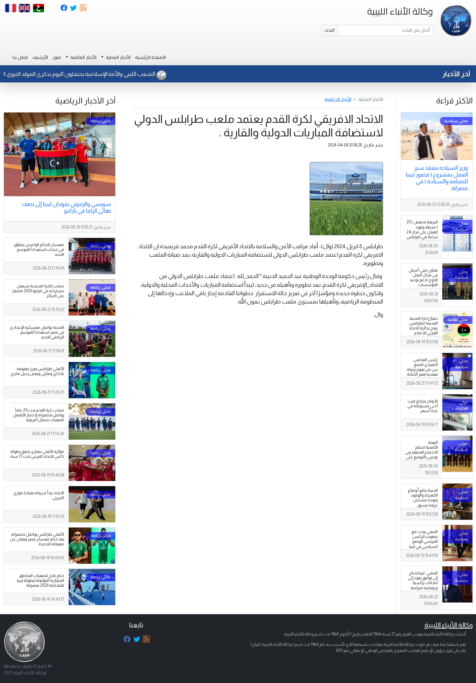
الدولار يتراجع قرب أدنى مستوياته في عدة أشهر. (422, 406)
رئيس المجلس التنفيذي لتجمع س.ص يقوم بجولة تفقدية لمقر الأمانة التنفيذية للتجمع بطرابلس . (422, 372)
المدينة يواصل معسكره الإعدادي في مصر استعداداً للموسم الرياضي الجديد (37, 332)
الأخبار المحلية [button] (117, 57)
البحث (329, 30)
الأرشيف (40, 57)
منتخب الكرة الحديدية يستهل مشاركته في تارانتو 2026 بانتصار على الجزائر (38, 291)
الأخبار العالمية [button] (82, 57)
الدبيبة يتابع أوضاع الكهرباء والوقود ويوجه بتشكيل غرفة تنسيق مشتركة (423, 500)
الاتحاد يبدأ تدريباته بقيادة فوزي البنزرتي (38, 495)
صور (56, 57)
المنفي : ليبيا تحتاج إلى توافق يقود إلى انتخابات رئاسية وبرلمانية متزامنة (423, 580)
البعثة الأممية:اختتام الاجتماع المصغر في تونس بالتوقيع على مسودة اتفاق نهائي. (421, 454)
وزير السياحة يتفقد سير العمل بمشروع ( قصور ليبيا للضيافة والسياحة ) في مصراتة (437, 178)
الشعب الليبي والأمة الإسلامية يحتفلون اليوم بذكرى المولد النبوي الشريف (88, 74)
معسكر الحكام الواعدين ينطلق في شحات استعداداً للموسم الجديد (39, 249)
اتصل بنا (20, 57)
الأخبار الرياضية (337, 99)
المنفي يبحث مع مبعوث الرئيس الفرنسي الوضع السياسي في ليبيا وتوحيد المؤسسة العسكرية (423, 544)
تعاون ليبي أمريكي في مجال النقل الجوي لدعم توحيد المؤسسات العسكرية (423, 280)
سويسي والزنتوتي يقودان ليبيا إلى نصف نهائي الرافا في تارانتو (66, 207)
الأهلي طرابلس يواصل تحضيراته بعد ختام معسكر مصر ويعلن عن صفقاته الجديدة (37, 539)
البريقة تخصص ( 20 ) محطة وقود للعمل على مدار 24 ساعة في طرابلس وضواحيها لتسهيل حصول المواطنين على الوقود (422, 237)
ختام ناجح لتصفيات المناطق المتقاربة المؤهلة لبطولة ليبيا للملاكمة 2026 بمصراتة (40, 580)
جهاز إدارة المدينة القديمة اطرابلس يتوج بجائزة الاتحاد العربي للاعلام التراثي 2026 (423, 328)
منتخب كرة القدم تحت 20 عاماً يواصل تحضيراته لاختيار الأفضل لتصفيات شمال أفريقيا (38, 415)
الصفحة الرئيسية (150, 57)
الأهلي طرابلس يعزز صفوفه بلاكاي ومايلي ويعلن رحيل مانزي (37, 371)
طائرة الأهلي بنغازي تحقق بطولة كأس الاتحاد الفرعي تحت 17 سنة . (36, 454)
